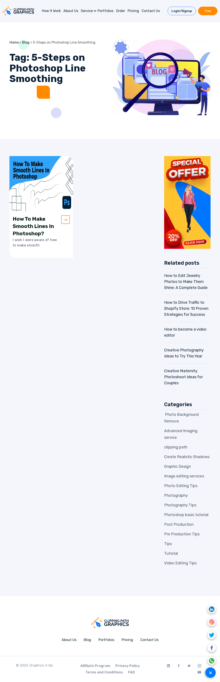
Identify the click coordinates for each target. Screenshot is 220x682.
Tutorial (171, 553)
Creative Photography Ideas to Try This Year (184, 353)
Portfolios (105, 11)
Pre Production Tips (182, 534)
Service (87, 11)
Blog (87, 640)
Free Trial (208, 12)
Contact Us (151, 11)
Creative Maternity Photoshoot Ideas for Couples (183, 377)
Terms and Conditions (104, 672)
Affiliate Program (95, 666)
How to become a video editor (185, 332)
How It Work (51, 11)
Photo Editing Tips (180, 485)
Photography (176, 495)
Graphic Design (177, 466)
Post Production (179, 524)
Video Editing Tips (180, 563)
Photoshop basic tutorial (186, 514)
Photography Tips (180, 505)
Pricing (133, 11)
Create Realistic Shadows (186, 456)
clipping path (175, 447)
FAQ (131, 672)
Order (120, 11)
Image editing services (184, 476)
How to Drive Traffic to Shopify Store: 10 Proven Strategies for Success (186, 308)
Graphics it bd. (41, 665)
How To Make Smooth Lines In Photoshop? (33, 226)
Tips (168, 543)
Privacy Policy (127, 666)
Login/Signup (181, 11)
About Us (70, 11)
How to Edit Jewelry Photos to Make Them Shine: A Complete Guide (186, 281)
